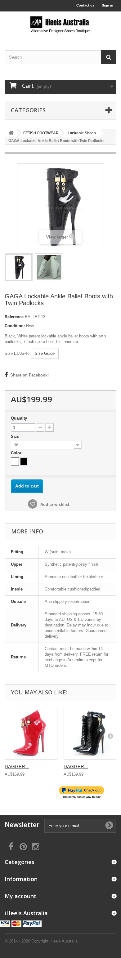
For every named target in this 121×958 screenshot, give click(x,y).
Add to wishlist (54, 504)
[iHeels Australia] (60, 25)
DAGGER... (17, 766)
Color (17, 453)
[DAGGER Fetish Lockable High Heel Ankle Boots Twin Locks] (31, 733)
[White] (14, 461)
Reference (14, 316)
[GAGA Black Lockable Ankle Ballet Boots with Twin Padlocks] (18, 267)
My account (20, 896)
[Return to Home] (11, 133)
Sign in (107, 5)
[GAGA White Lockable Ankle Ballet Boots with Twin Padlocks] (49, 267)
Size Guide (45, 353)
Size (15, 436)
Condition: (15, 325)
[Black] (23, 461)
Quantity (19, 418)
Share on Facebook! (29, 375)
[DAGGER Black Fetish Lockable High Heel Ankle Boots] (90, 733)
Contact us (85, 5)
